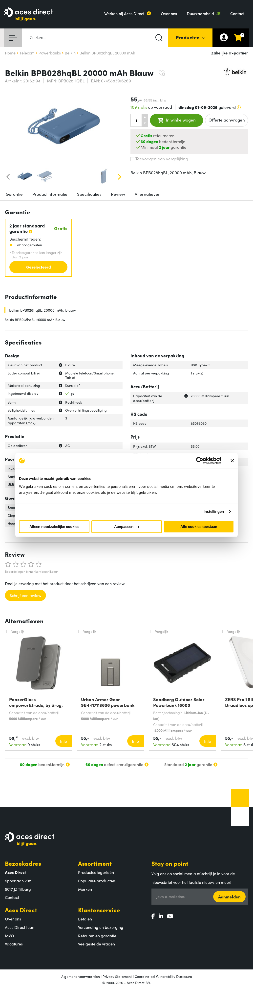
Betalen (85, 918)
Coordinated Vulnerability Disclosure (163, 976)
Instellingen (214, 511)
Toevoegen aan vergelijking (161, 159)
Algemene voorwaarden (80, 976)
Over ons (169, 13)
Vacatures (14, 943)
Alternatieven (148, 194)
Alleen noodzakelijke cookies (54, 526)
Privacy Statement (117, 976)
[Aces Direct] (28, 14)
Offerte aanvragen (227, 120)
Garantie (14, 194)
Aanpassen (123, 526)
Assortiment (95, 863)
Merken (85, 889)
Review (118, 194)
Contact (237, 13)
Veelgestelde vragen (96, 943)
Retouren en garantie (97, 935)
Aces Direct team (20, 927)
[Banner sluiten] (232, 460)
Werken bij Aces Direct (124, 13)
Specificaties (89, 194)
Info (63, 741)
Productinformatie (49, 194)
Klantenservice (99, 910)
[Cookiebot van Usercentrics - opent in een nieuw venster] (199, 460)
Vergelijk (17, 631)
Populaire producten (96, 880)
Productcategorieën (96, 872)
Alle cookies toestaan (198, 526)
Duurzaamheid (200, 13)
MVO (9, 935)
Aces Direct (21, 910)
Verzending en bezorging (100, 927)
